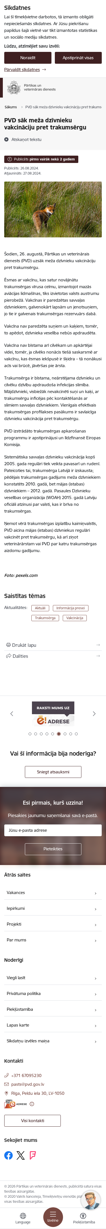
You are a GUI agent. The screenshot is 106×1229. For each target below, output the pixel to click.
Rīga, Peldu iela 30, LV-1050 (37, 1093)
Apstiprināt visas (78, 57)
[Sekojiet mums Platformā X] (20, 1155)
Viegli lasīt (16, 977)
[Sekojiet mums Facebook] (8, 1155)
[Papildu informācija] (32, 1104)
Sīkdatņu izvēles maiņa (28, 1040)
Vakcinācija (74, 618)
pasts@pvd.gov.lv (27, 1084)
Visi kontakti (32, 1120)
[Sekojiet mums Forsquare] (33, 1155)
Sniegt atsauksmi (53, 772)
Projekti (14, 924)
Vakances (16, 892)
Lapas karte (18, 1025)
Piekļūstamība (20, 1009)
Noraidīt (27, 57)
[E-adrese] (15, 1104)
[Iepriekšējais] (12, 713)
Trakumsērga (45, 618)
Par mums (16, 940)
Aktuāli (40, 608)
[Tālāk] (94, 713)
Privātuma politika (24, 993)
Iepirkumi (16, 908)
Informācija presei (71, 608)
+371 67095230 (26, 1075)
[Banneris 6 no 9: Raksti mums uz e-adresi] (53, 713)
